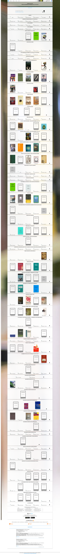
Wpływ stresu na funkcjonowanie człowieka (21, 539)
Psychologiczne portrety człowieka (20, 509)
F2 (49, 0)
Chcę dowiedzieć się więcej (27, 553)
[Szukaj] (44, 10)
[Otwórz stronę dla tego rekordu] (13, 20)
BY (42, 0)
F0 (46, 0)
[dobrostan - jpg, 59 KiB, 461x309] (17, 536)
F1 (47, 0)
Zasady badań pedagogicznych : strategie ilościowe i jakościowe (22, 510)
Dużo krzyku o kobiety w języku (37, 509)
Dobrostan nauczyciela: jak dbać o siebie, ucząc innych (22, 529)
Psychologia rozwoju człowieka (28, 510)
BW (39, 0)
